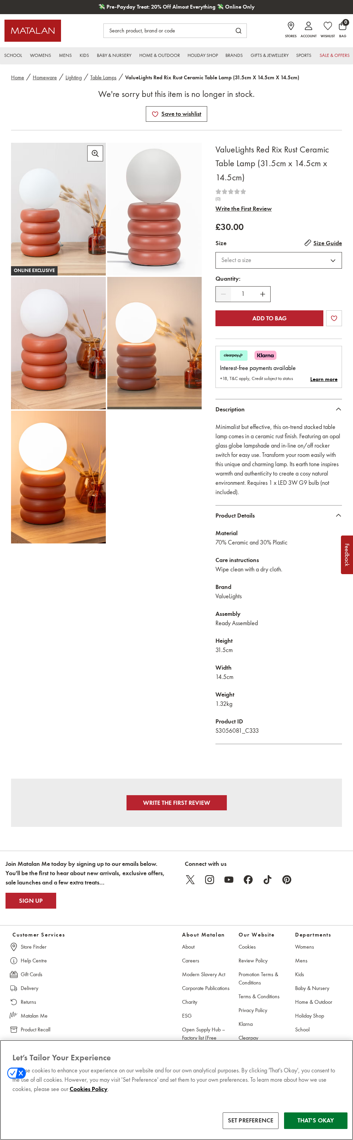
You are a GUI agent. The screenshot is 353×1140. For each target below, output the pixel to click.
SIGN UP (31, 900)
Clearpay (248, 1037)
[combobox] (278, 260)
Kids (299, 974)
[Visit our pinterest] (286, 879)
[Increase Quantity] (262, 294)
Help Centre (34, 960)
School (302, 1029)
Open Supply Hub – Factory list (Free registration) (203, 1037)
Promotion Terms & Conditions (258, 978)
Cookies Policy (89, 1089)
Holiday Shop (309, 1015)
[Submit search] (238, 30)
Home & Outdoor (313, 1002)
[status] (243, 294)
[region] (176, 1090)
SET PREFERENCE (251, 1120)
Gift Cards (31, 974)
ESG (187, 1015)
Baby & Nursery (312, 988)
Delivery (29, 988)
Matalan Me (34, 1015)
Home (17, 77)
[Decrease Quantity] (223, 294)
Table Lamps (103, 77)
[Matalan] (32, 31)
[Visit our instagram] (209, 879)
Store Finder (34, 946)
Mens (301, 960)
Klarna (246, 1024)
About (188, 946)
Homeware (45, 77)
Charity (189, 1002)
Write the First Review (243, 208)
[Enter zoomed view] (95, 153)
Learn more (323, 379)
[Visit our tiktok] (267, 879)
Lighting (73, 77)
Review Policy (253, 960)
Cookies (247, 946)
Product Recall (35, 1029)
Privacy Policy (253, 1010)
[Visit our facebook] (248, 879)
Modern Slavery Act (203, 974)
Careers (190, 960)
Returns (28, 1002)
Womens (304, 946)
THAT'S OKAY (315, 1120)
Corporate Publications (206, 988)
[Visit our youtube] (228, 879)
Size (220, 243)
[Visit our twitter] (190, 879)
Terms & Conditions (259, 996)
